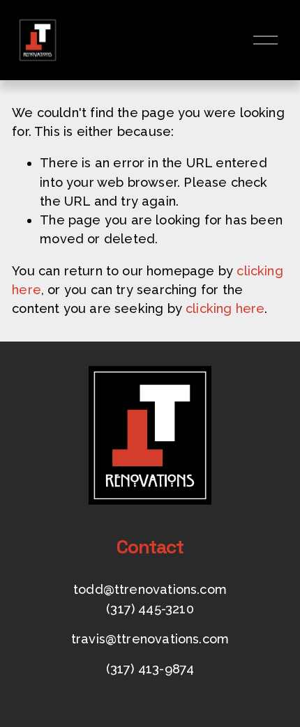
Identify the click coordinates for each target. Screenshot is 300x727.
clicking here (225, 308)
